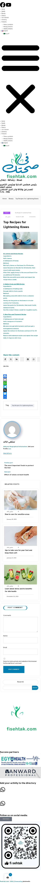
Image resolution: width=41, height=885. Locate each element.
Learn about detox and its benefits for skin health (18, 590)
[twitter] (11, 359)
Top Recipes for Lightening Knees (23, 213)
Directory (4, 20)
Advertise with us (7, 795)
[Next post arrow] (36, 474)
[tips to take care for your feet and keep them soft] (20, 536)
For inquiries (5, 808)
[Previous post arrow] (36, 465)
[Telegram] (20, 386)
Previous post (8, 463)
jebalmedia (26, 881)
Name (5, 636)
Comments (7, 615)
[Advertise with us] (2, 789)
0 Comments (32, 217)
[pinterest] (28, 359)
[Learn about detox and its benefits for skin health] (20, 574)
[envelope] (22, 359)
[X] (20, 390)
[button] (20, 78)
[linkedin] (16, 359)
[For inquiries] (2, 803)
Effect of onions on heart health (16, 475)
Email (5, 647)
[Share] (20, 397)
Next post (7, 472)
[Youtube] (8, 5)
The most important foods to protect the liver (19, 467)
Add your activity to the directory (18, 783)
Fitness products (8, 24)
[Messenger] (20, 393)
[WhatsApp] (33, 359)
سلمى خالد (7, 217)
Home (3, 9)
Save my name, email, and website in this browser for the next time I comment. (20, 662)
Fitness (4, 15)
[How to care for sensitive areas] (20, 500)
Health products (8, 29)
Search (20, 682)
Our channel (5, 17)
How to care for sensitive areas (17, 514)
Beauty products (8, 26)
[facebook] (5, 359)
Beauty (3, 13)
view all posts (7, 453)
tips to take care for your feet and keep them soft (18, 552)
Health (3, 11)
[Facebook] (2, 5)
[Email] (20, 379)
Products (4, 22)
